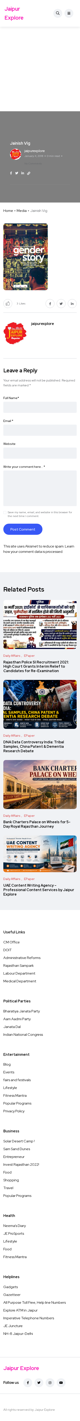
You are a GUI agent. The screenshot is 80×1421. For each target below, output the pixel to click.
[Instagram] (50, 1382)
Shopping (11, 1180)
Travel (8, 1188)
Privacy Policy (13, 1111)
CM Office (11, 942)
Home (8, 210)
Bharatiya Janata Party (21, 1011)
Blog (7, 1064)
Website (9, 444)
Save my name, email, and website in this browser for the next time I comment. (40, 514)
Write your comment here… (24, 467)
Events (8, 1072)
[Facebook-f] (27, 1382)
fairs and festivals (17, 1080)
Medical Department (19, 981)
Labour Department (19, 973)
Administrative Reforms (21, 957)
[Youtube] (61, 1382)
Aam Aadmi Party (17, 1019)
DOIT (7, 950)
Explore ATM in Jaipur (20, 1310)
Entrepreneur (13, 1156)
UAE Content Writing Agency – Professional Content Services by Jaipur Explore (38, 890)
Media (22, 210)
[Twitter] (38, 1382)
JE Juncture (13, 1326)
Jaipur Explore (14, 13)
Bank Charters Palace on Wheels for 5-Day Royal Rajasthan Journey (36, 824)
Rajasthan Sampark (18, 965)
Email (8, 421)
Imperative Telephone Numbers (28, 1318)
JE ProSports (13, 1233)
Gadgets (10, 1287)
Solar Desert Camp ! (19, 1141)
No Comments (33, 163)
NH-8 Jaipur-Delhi (18, 1333)
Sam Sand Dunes (16, 1149)
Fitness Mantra (15, 1095)
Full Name (11, 398)
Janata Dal (12, 1026)
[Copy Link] (28, 173)
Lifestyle (10, 1087)
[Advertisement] (40, 69)
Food (7, 1172)
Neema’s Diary (14, 1225)
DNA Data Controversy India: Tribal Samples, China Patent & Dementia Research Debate (33, 746)
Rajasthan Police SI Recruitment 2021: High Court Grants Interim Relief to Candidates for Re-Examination (36, 666)
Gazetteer (11, 1294)
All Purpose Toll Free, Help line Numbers (34, 1302)
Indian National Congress (23, 1034)
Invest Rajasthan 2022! (21, 1164)
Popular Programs (17, 1103)
